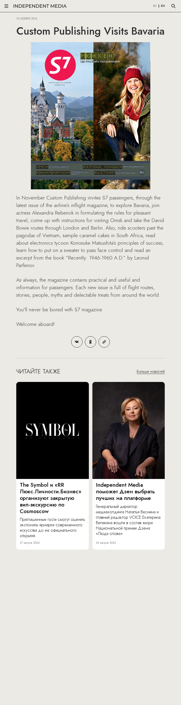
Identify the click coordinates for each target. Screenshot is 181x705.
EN (163, 6)
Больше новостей (151, 371)
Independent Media (40, 6)
